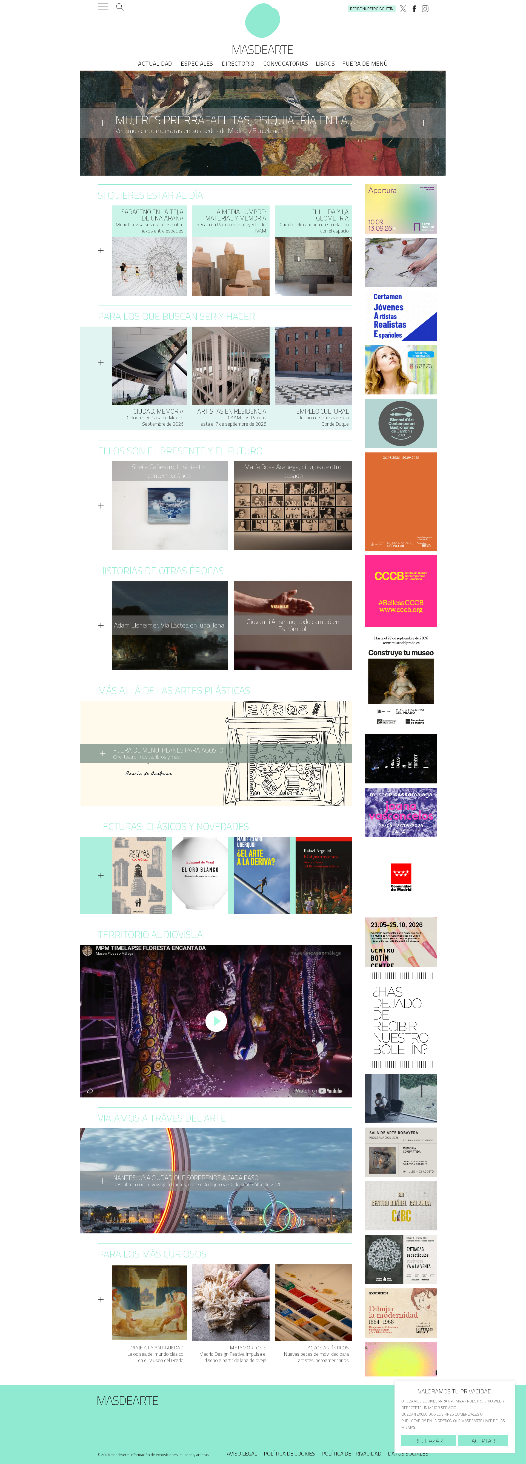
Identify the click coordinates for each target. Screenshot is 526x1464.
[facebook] (414, 8)
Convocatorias (285, 63)
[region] (455, 1417)
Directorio (238, 63)
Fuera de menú (365, 63)
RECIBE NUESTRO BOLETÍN (371, 8)
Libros (325, 63)
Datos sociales (408, 1453)
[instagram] (425, 8)
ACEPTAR (483, 1440)
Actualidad (155, 63)
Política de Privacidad (351, 1453)
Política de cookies (289, 1453)
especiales (197, 63)
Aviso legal (242, 1453)
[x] (403, 8)
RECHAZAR (428, 1440)
